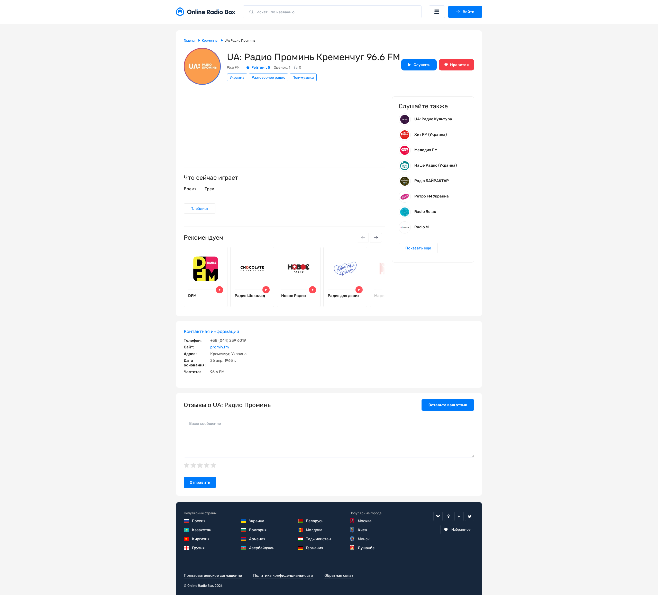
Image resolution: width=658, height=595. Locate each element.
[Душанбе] (352, 548)
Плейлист (199, 208)
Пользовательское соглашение (213, 575)
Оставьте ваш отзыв (447, 405)
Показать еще (418, 248)
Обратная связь (338, 575)
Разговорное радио (268, 77)
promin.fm (219, 347)
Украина (237, 77)
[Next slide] (376, 237)
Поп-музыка (303, 77)
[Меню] (437, 11)
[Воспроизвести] (219, 289)
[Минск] (352, 539)
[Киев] (352, 530)
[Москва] (352, 521)
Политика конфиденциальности (283, 575)
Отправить (200, 482)
